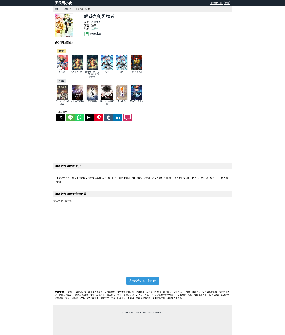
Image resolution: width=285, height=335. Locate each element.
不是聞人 (96, 22)
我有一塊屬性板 (97, 295)
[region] (142, 141)
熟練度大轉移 (65, 295)
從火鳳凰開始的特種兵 (165, 295)
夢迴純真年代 (159, 298)
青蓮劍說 (111, 295)
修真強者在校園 (143, 298)
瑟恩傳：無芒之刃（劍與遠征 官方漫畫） (92, 74)
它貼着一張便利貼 (144, 295)
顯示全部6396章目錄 (142, 280)
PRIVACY (151, 313)
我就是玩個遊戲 (81, 295)
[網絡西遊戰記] (136, 69)
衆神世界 (122, 101)
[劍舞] (107, 69)
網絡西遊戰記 (136, 72)
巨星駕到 (121, 298)
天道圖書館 (92, 101)
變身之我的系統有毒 (89, 298)
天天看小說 (63, 3)
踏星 (188, 292)
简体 (227, 3)
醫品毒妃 (167, 292)
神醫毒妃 (196, 292)
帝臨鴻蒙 (182, 295)
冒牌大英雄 (129, 295)
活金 (113, 298)
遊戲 (66, 9)
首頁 (57, 9)
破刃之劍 (62, 72)
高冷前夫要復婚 (174, 298)
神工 (119, 295)
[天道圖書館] (92, 99)
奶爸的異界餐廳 (210, 292)
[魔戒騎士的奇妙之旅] (62, 99)
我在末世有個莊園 (125, 292)
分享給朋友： (62, 112)
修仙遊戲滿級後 (77, 101)
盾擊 (190, 295)
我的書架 (215, 3)
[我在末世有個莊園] (107, 99)
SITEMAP (137, 313)
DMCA (144, 313)
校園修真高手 (200, 295)
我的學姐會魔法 (136, 101)
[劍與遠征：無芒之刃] (77, 69)
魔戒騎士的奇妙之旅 (77, 292)
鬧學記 (75, 298)
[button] (60, 117)
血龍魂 (131, 298)
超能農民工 (178, 292)
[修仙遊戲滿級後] (77, 99)
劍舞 (107, 72)
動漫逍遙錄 (214, 295)
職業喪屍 (105, 298)
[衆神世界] (122, 99)
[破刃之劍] (62, 69)
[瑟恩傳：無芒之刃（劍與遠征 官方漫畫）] (92, 69)
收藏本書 (96, 33)
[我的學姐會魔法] (136, 99)
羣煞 (67, 298)
